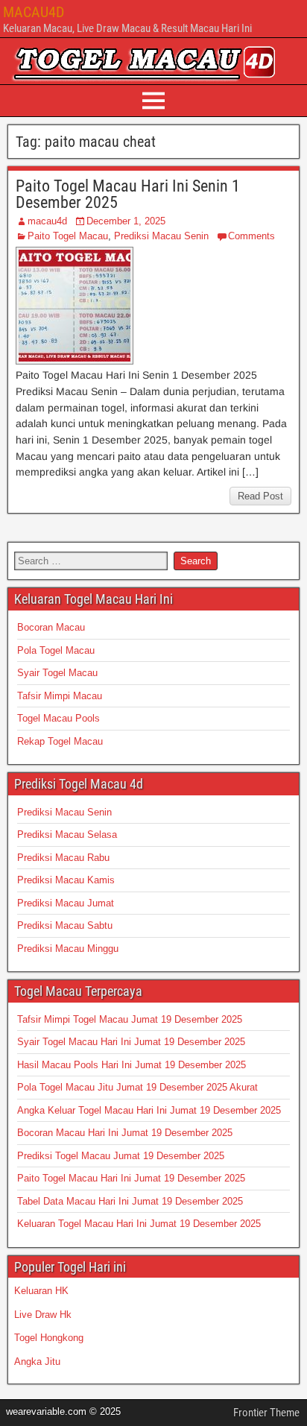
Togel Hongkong (48, 1337)
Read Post (260, 496)
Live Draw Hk (43, 1314)
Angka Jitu (37, 1361)
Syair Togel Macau (57, 672)
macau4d (47, 221)
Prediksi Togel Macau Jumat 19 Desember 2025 (120, 1155)
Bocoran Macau (51, 627)
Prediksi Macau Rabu (63, 857)
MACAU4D (33, 12)
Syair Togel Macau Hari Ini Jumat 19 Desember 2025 (131, 1041)
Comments (251, 236)
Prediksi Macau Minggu (67, 948)
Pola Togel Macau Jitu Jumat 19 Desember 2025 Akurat (137, 1087)
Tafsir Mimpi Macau (59, 695)
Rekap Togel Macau (60, 741)
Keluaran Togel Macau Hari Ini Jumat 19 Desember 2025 (139, 1223)
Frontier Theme (266, 1412)
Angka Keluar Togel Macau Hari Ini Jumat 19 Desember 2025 (149, 1110)
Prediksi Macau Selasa (67, 834)
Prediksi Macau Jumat (65, 903)
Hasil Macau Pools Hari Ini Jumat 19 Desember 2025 (131, 1064)
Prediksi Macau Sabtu (65, 925)
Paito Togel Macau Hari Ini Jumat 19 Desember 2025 (131, 1178)
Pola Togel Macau (56, 650)
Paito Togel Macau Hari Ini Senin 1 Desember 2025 (128, 194)
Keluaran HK (41, 1290)
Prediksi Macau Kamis (66, 880)
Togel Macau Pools (58, 718)
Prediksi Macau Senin (161, 236)
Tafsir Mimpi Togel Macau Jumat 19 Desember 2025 (129, 1019)
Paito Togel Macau (68, 236)
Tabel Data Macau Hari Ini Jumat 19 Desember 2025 (130, 1201)
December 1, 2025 (125, 221)
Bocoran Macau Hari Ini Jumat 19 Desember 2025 (124, 1132)
